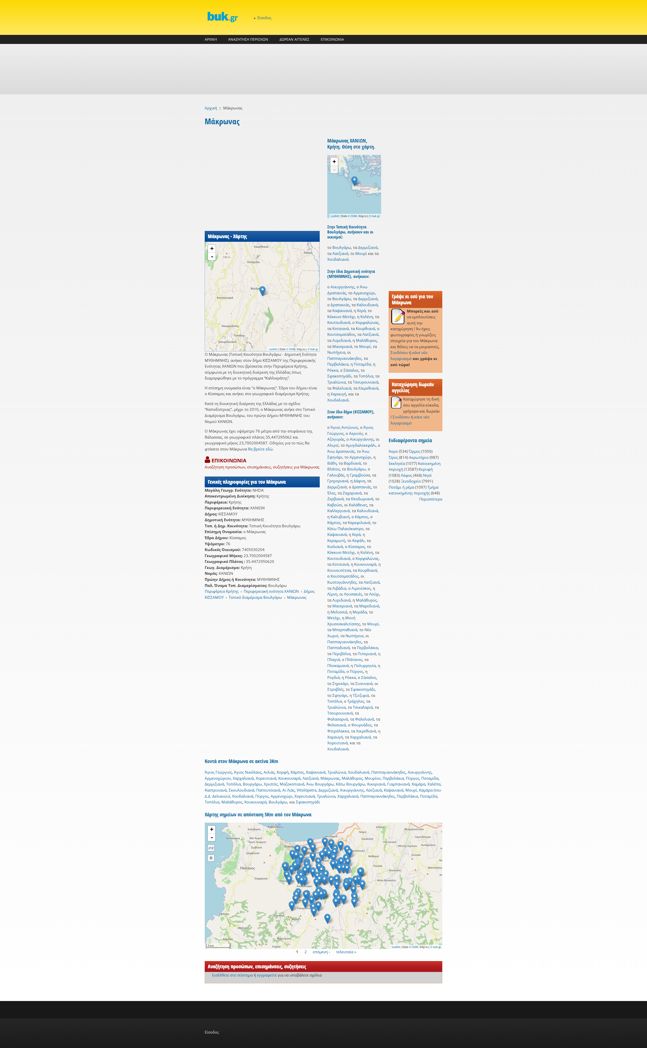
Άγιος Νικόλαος (248, 772)
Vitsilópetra (306, 790)
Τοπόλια (366, 375)
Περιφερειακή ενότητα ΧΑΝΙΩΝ (271, 591)
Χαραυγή (338, 393)
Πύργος (356, 671)
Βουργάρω (252, 784)
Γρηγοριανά (337, 480)
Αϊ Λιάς (288, 790)
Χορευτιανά (337, 742)
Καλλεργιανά (338, 510)
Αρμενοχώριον (218, 778)
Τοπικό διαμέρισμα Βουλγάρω (255, 597)
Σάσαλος (351, 370)
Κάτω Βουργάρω (350, 784)
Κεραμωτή (336, 540)
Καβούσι (334, 504)
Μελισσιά (339, 611)
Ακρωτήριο (419, 457)
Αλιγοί (333, 445)
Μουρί (361, 253)
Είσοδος (264, 17)
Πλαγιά (333, 659)
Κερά (361, 310)
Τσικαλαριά (363, 707)
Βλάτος (333, 468)
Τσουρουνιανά (365, 382)
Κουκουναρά (365, 564)
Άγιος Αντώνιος (344, 427)
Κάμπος (361, 516)
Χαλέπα (434, 784)
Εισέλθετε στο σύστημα (232, 975)
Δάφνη (359, 480)
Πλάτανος (353, 659)
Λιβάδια (339, 588)
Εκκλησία (397, 463)
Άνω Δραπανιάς (341, 451)
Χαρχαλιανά (360, 737)
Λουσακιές (353, 594)
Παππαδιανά (338, 647)
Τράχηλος (355, 701)
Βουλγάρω (341, 247)
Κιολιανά (335, 546)
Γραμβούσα (360, 475)
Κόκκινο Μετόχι (341, 316)
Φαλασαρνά (337, 719)
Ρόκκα (332, 370)
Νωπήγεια (336, 352)
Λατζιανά (340, 253)
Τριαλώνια (336, 382)
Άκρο (393, 451)
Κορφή (283, 772)
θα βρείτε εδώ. (261, 448)
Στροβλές (335, 689)
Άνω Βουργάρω (320, 784)
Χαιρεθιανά (368, 388)
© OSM (290, 349)
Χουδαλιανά (338, 259)
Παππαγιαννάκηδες (344, 358)
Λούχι (374, 594)
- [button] (212, 256)
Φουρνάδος (361, 724)
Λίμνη (332, 594)
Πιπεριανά (367, 653)
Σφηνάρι (340, 695)
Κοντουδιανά (338, 322)
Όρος (393, 457)
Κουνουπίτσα (339, 570)
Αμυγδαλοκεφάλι (361, 445)
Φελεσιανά (336, 724)
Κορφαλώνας (367, 322)
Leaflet (273, 349)
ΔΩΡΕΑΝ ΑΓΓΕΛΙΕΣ (294, 39)
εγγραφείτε (267, 975)
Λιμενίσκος (361, 588)
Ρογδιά (333, 677)
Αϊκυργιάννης (343, 286)
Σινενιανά (364, 683)
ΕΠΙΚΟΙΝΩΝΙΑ (332, 39)
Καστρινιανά (216, 790)
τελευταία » (346, 951)
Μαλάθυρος (366, 340)
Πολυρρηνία (365, 665)
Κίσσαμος (356, 546)
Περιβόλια (341, 653)
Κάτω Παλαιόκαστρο (345, 528)
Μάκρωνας (296, 597)
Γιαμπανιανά (398, 784)
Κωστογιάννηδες (342, 582)
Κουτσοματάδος (341, 334)
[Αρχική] (222, 16)
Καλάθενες (358, 504)
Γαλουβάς (335, 475)
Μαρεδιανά (369, 605)
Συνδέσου (399, 352)
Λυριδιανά (341, 340)
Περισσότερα (430, 499)
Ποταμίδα (362, 364)
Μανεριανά (342, 346)
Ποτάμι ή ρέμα (401, 487)
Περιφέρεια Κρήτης (222, 591)
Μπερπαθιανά (344, 629)
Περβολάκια (338, 364)
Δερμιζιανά (368, 247)
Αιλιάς (269, 772)
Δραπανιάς (340, 304)
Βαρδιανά (352, 463)
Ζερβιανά (335, 498)
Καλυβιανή (340, 516)
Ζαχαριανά (352, 492)
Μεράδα (360, 611)
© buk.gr (313, 349)
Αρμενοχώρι (364, 292)
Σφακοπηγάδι (339, 375)
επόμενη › (321, 951)
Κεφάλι (358, 540)
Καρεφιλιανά (359, 522)
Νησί (427, 475)
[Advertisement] (323, 69)
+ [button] (212, 248)
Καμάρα (418, 784)
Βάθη (332, 463)
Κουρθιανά (365, 328)
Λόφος (406, 475)
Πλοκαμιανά (338, 665)
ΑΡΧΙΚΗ (211, 39)
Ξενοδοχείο (411, 481)
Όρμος (414, 451)
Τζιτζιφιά (361, 695)
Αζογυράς (335, 439)
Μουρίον (373, 778)
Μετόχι (333, 617)
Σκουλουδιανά (241, 790)
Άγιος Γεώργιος (218, 772)
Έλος (331, 492)
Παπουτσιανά (268, 790)
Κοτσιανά (340, 328)
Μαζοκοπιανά (292, 784)
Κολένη (366, 316)
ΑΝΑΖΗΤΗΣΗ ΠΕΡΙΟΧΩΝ (248, 39)
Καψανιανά (342, 310)
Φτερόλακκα (338, 730)
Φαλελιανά (341, 388)
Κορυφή (426, 469)
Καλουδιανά (367, 304)
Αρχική (211, 107)
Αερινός (356, 433)
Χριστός (271, 784)
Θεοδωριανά (362, 498)
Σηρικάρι (340, 683)
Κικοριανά (376, 784)
